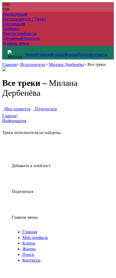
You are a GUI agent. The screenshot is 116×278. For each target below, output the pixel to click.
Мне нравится (16, 109)
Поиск (83, 54)
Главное (9, 116)
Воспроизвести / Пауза (24, 19)
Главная (44, 54)
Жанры (70, 54)
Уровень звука (15, 43)
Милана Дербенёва (66, 64)
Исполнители (32, 64)
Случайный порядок (21, 38)
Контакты (98, 54)
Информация (14, 120)
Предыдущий (15, 14)
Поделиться (45, 109)
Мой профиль (35, 237)
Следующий (13, 24)
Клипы (57, 54)
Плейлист (11, 28)
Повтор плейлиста (19, 33)
